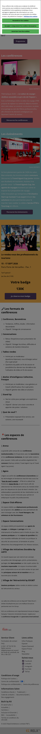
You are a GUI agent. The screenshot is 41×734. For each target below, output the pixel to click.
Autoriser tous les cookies (20, 31)
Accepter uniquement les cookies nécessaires (20, 26)
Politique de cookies (30, 16)
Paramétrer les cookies (21, 20)
